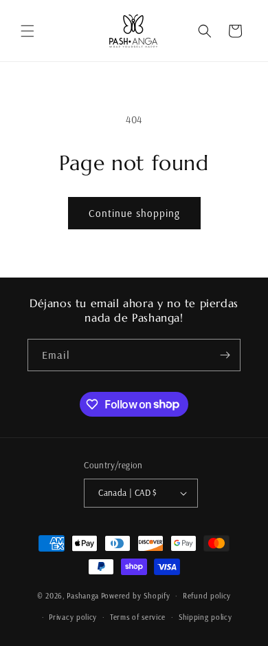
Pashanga (83, 596)
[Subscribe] (225, 355)
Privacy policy (73, 617)
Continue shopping (134, 213)
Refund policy (207, 596)
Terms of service (138, 617)
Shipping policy (205, 617)
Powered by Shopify (135, 596)
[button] (27, 31)
